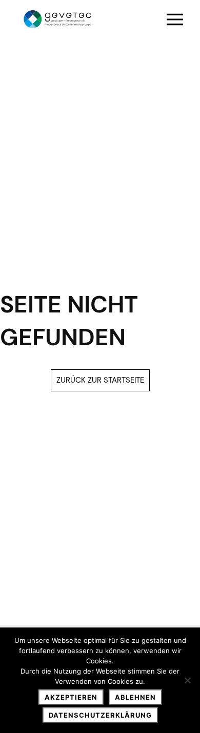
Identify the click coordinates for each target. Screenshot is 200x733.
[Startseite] (57, 19)
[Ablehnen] (187, 680)
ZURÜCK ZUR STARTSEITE (100, 380)
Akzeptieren (71, 697)
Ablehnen (135, 697)
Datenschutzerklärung (100, 715)
